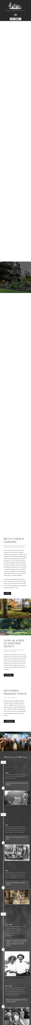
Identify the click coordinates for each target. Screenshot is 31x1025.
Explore (15, 283)
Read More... (9, 788)
